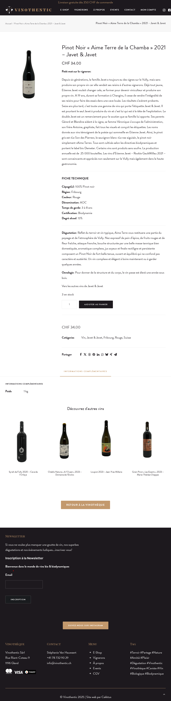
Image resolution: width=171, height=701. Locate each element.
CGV (96, 673)
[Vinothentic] (28, 10)
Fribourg (109, 337)
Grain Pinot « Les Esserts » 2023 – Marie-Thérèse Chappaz (106, 473)
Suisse (127, 337)
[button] (164, 10)
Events (97, 668)
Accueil (8, 23)
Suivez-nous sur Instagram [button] (85, 625)
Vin (83, 337)
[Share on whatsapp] (102, 354)
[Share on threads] (89, 354)
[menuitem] (64, 10)
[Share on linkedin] (98, 354)
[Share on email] (115, 354)
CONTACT (129, 10)
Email (8, 574)
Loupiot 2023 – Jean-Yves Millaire (64, 472)
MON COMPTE (148, 10)
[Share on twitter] (85, 354)
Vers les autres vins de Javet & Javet (82, 286)
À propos (98, 663)
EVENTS (114, 10)
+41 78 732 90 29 (57, 657)
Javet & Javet (94, 337)
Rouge (118, 337)
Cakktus (106, 697)
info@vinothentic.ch (59, 663)
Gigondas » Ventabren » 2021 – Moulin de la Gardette (147, 473)
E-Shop (97, 652)
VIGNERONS (81, 10)
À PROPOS (99, 10)
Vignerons (99, 657)
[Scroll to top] (164, 693)
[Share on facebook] (81, 354)
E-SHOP (64, 10)
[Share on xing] (111, 354)
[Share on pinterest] (94, 354)
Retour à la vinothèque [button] (85, 505)
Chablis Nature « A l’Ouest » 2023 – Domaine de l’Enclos (23, 473)
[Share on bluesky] (107, 354)
